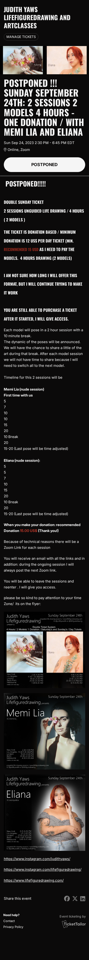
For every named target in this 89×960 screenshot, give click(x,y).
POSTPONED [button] (44, 164)
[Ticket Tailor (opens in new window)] (74, 923)
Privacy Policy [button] (13, 927)
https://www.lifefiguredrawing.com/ (34, 880)
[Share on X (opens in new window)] (75, 899)
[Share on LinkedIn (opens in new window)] (82, 899)
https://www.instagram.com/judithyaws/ (37, 859)
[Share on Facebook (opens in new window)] (67, 899)
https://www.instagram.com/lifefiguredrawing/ (42, 869)
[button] (12, 921)
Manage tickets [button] (21, 37)
